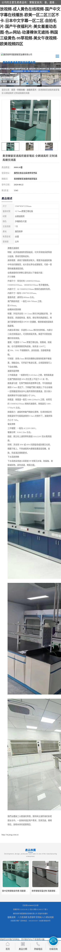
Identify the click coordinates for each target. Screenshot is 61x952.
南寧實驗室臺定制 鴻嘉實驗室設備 (46, 891)
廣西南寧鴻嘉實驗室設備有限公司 (25, 913)
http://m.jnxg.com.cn (10, 835)
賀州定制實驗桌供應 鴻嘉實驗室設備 (17, 891)
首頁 (13, 90)
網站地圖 (50, 917)
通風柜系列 (31, 90)
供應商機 (21, 90)
